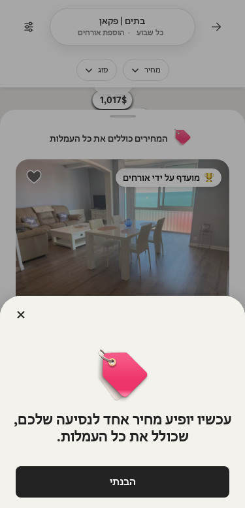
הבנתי (123, 481)
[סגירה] (21, 315)
